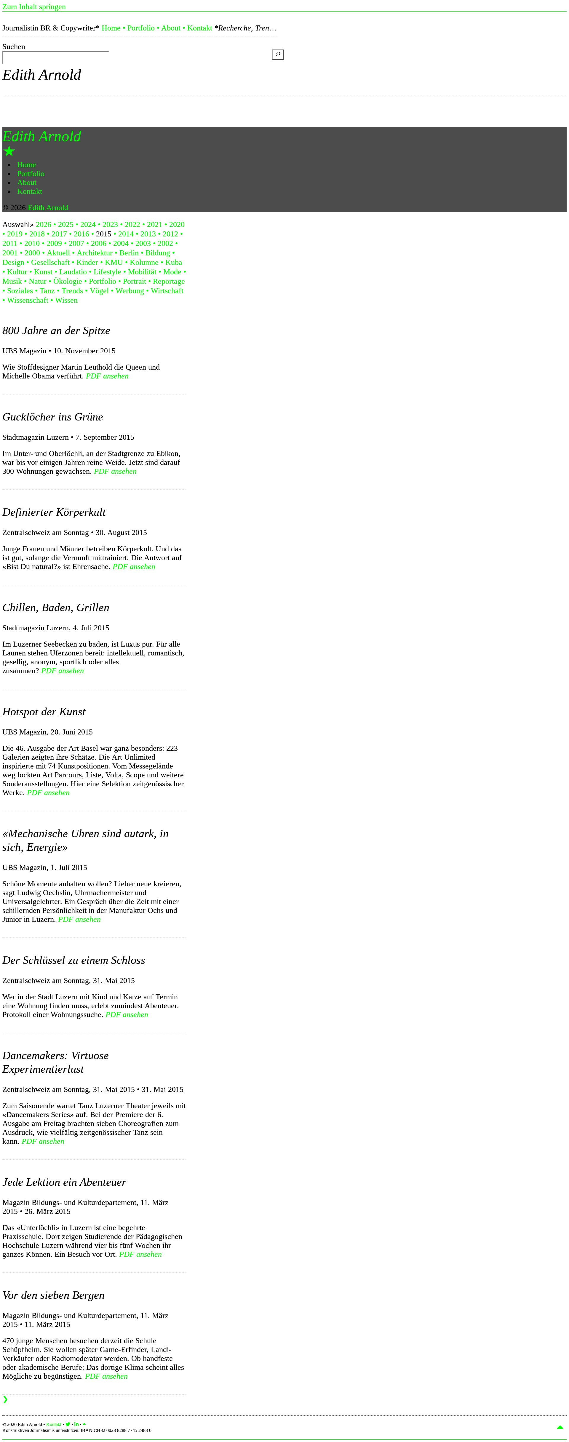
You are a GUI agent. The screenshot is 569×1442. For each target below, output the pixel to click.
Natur (38, 281)
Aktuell (58, 253)
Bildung (158, 253)
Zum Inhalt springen (34, 6)
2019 (15, 234)
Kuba (173, 262)
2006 (98, 243)
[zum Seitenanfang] (84, 1424)
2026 (43, 224)
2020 (177, 224)
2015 (103, 234)
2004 (121, 243)
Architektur (95, 253)
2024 (88, 224)
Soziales (20, 290)
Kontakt (199, 28)
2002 (165, 243)
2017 (59, 234)
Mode (172, 272)
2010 (32, 243)
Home (111, 28)
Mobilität (142, 272)
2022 (132, 224)
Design (13, 262)
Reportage (169, 281)
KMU (114, 262)
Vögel (99, 290)
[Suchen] (278, 54)
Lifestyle (107, 272)
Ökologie (67, 281)
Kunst (43, 272)
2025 (65, 224)
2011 (9, 243)
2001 (10, 253)
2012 (170, 234)
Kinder (87, 262)
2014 (126, 234)
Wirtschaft (167, 290)
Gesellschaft (50, 262)
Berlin (129, 253)
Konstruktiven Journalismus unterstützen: (76, 1430)
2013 (148, 234)
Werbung (130, 290)
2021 (154, 224)
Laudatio (73, 272)
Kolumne (144, 262)
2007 (76, 243)
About (170, 28)
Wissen (66, 300)
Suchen (13, 46)
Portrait (134, 281)
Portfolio (141, 28)
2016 (81, 234)
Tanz (47, 290)
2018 (37, 234)
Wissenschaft (27, 300)
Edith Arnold (41, 74)
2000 (32, 253)
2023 (110, 224)
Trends (72, 290)
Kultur (17, 272)
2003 (143, 243)
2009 (54, 243)
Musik (12, 281)
